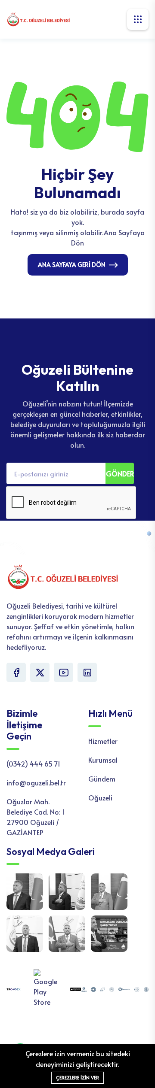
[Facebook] (16, 672)
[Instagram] (87, 672)
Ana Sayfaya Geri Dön (71, 265)
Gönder (120, 473)
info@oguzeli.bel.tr (36, 782)
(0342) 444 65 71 (33, 763)
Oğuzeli (100, 797)
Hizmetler (103, 741)
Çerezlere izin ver (77, 1077)
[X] (40, 672)
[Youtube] (63, 672)
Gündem (101, 778)
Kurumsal (103, 759)
